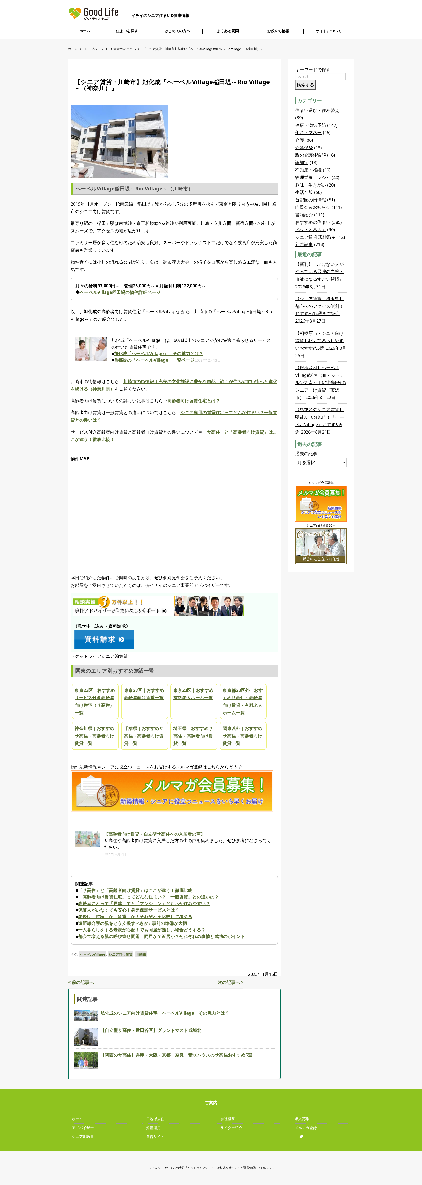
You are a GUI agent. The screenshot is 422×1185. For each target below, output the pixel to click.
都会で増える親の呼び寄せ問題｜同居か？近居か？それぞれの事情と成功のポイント (161, 936)
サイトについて (328, 31)
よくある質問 (228, 31)
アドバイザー (83, 1127)
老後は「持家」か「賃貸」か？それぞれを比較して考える (135, 916)
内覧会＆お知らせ (312, 207)
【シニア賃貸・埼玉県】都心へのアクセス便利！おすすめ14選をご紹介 (319, 306)
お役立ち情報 (278, 31)
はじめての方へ (177, 31)
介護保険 (304, 147)
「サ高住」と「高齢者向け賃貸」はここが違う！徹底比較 (135, 890)
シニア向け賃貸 (121, 954)
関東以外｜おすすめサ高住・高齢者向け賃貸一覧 (242, 735)
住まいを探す (127, 31)
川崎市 (141, 954)
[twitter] (303, 1136)
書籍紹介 (304, 215)
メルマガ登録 (306, 1127)
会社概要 (227, 1118)
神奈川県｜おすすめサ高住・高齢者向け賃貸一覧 (94, 735)
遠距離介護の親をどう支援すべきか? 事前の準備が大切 (132, 923)
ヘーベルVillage (92, 954)
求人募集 (302, 1118)
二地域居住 (155, 1118)
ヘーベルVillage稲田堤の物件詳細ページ (120, 292)
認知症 (301, 162)
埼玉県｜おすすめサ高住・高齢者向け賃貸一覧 (193, 735)
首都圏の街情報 (310, 200)
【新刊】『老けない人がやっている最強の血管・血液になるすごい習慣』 (319, 271)
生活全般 (304, 192)
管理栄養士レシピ (312, 177)
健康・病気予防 (310, 125)
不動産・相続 (308, 170)
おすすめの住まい (123, 49)
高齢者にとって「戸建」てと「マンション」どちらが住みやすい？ (144, 903)
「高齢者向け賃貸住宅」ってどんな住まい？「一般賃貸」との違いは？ (148, 897)
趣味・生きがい (310, 185)
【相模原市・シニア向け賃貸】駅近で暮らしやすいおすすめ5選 (319, 340)
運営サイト (155, 1136)
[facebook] (294, 1136)
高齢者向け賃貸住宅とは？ (193, 401)
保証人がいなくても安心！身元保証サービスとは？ (128, 910)
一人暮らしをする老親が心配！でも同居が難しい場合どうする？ (142, 930)
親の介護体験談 (310, 155)
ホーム (84, 31)
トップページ (94, 49)
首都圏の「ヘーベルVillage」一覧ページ (154, 360)
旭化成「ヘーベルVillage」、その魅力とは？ (158, 353)
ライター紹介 (231, 1127)
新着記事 (304, 244)
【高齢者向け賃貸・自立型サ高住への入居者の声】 (154, 834)
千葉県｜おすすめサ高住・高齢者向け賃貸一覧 (144, 735)
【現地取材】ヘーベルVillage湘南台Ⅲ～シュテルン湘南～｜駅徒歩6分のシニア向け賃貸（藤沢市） (320, 382)
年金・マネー (308, 132)
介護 (299, 140)
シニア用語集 (83, 1136)
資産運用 (153, 1127)
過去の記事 (306, 453)
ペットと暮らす (310, 229)
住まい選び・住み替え (317, 110)
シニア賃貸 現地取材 (315, 237)
